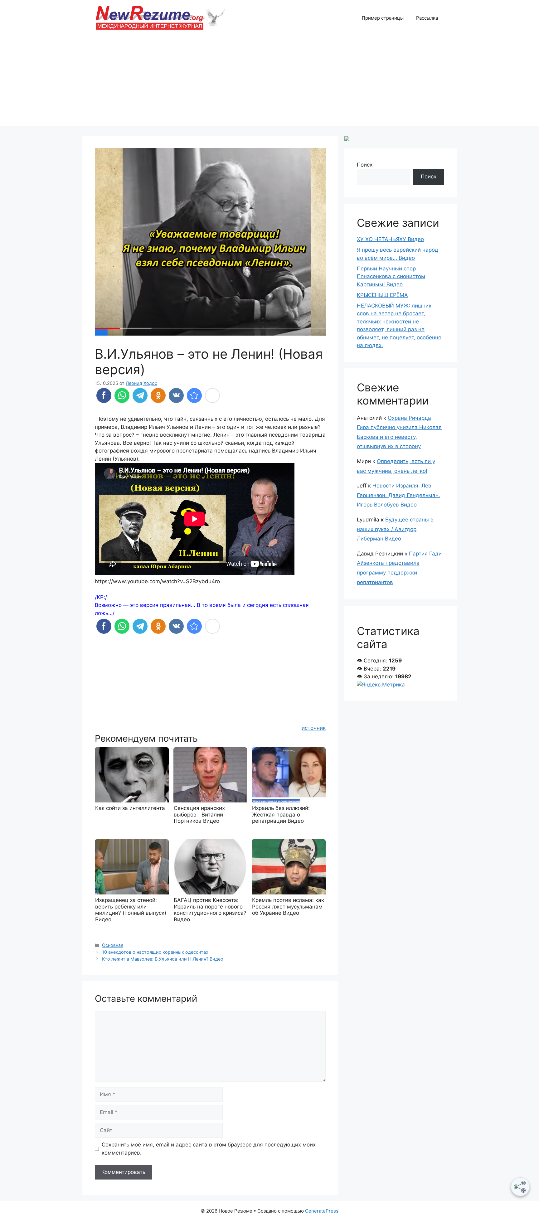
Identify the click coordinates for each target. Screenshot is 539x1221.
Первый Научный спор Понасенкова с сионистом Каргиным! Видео (391, 276)
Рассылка (427, 18)
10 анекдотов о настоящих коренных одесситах (155, 952)
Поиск (364, 165)
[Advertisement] (269, 82)
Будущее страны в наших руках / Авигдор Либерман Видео (395, 529)
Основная (112, 945)
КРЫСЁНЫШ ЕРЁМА (382, 295)
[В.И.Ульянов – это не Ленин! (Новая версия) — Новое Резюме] (194, 395)
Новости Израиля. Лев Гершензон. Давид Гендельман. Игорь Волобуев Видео (398, 495)
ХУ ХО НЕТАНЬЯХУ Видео (390, 239)
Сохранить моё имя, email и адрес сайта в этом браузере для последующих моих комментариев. (209, 1148)
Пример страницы (383, 18)
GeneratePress (321, 1211)
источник (314, 728)
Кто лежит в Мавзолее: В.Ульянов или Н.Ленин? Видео (162, 959)
